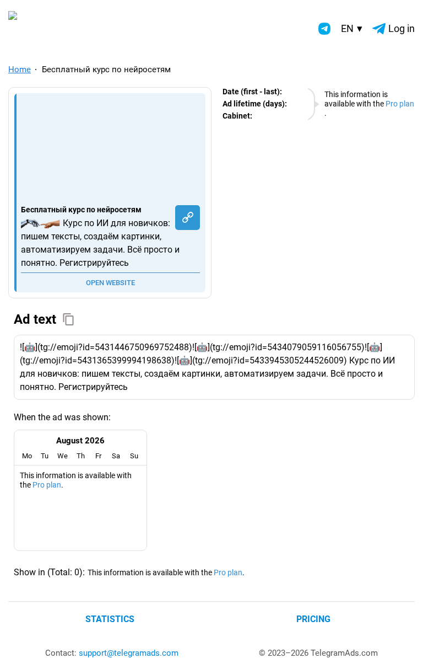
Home (19, 69)
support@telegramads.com (128, 653)
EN (351, 28)
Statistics (109, 619)
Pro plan (400, 103)
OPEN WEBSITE (110, 283)
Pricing (313, 619)
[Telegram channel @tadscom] (324, 28)
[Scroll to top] (402, 648)
